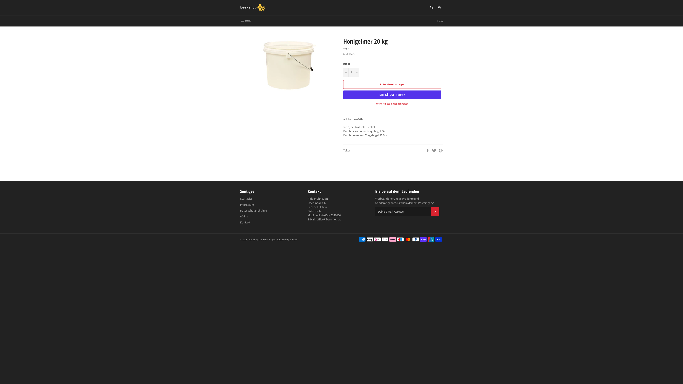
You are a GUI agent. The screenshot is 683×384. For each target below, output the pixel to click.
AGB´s (244, 216)
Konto (440, 20)
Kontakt (245, 222)
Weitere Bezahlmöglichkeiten (392, 103)
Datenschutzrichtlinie (253, 210)
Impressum (247, 205)
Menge (346, 64)
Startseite (246, 199)
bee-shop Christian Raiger (261, 239)
